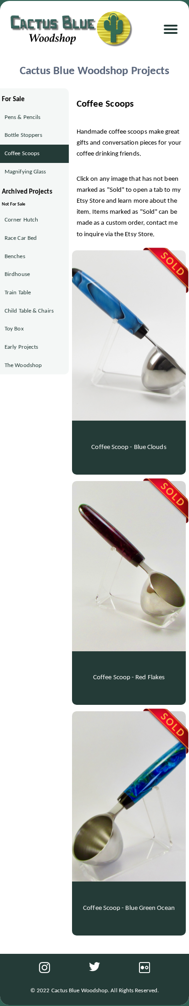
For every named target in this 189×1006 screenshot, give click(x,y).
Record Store (28, 90)
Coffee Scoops (22, 154)
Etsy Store (23, 73)
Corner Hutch (21, 220)
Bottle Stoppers (23, 135)
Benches (15, 257)
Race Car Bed (21, 238)
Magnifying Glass (25, 172)
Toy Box (14, 329)
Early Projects (21, 347)
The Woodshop (23, 365)
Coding (19, 106)
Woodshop (25, 57)
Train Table (18, 293)
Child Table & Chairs (29, 311)
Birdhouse (17, 274)
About (17, 122)
